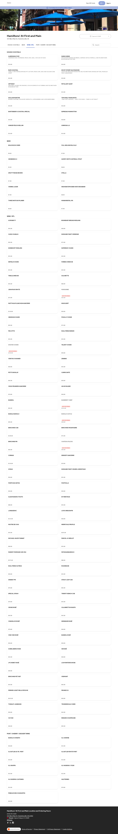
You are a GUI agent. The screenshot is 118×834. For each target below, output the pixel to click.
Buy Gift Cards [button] (90, 3)
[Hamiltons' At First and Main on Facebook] (8, 823)
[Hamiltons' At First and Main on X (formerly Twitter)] (10, 823)
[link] (14, 45)
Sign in (109, 3)
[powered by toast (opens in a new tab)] (14, 829)
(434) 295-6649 (11, 814)
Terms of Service (27, 829)
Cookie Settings (67, 829)
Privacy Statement (39, 829)
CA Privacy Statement (53, 829)
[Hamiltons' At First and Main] (9, 3)
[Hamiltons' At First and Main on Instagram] (13, 823)
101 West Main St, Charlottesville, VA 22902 (20, 816)
